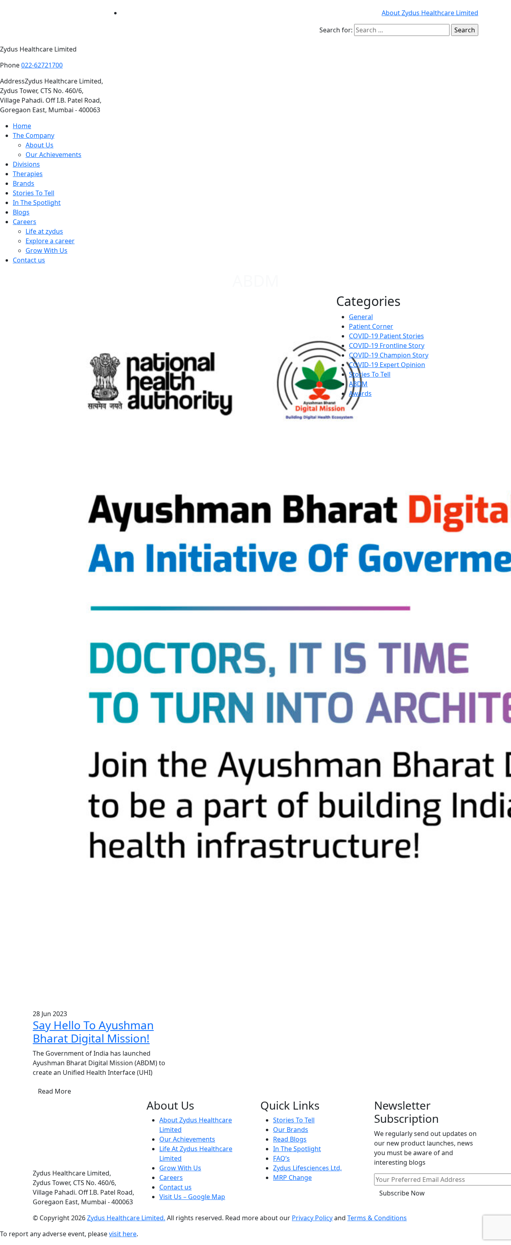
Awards (360, 393)
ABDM (358, 383)
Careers (24, 221)
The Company (33, 135)
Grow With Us (46, 250)
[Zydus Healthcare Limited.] (66, 21)
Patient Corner (371, 326)
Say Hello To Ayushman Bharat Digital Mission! (93, 1031)
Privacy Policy (312, 1217)
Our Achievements (53, 154)
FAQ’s (281, 1158)
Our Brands (290, 1129)
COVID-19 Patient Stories (386, 336)
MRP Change (292, 1177)
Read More (54, 1091)
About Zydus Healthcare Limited (430, 12)
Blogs (21, 212)
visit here (123, 1233)
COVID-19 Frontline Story (386, 345)
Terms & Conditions (377, 1217)
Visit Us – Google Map (192, 1196)
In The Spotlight (37, 202)
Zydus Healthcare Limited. (126, 1217)
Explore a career (50, 240)
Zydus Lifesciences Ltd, (307, 1168)
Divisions (26, 164)
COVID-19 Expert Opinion (387, 364)
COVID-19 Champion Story (388, 355)
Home (22, 125)
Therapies (28, 173)
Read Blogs (290, 1139)
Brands (23, 183)
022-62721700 (42, 65)
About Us (39, 145)
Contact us (29, 260)
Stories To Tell (33, 193)
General (361, 316)
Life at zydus (44, 231)
